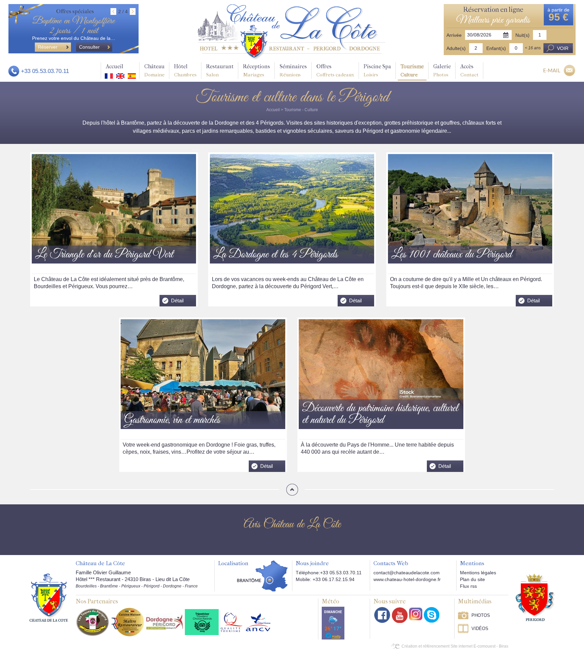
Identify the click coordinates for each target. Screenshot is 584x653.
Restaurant (220, 70)
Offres (335, 70)
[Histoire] (48, 597)
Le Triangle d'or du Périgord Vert (104, 255)
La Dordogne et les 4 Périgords (275, 255)
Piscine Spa (377, 70)
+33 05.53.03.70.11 (45, 71)
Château (154, 70)
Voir (562, 48)
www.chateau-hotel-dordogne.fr (407, 579)
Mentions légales (478, 572)
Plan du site (472, 579)
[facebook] (382, 615)
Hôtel (185, 70)
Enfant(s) (496, 48)
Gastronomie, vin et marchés (172, 420)
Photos (480, 615)
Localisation (233, 563)
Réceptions (256, 70)
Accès (469, 70)
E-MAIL (551, 70)
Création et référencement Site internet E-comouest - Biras (455, 646)
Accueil (114, 66)
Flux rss (468, 586)
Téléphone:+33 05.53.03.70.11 (329, 572)
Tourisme (412, 70)
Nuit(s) (522, 35)
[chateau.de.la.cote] (431, 615)
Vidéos (479, 628)
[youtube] (400, 615)
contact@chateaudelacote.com (406, 572)
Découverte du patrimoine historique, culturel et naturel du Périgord (380, 414)
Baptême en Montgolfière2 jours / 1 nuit (73, 26)
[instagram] (415, 614)
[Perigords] (535, 597)
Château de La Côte (100, 563)
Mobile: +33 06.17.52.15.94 (325, 579)
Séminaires (293, 70)
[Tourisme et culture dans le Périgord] (291, 31)
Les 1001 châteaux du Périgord (451, 255)
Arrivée (454, 35)
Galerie (442, 70)
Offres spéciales (75, 11)
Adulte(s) (456, 48)
